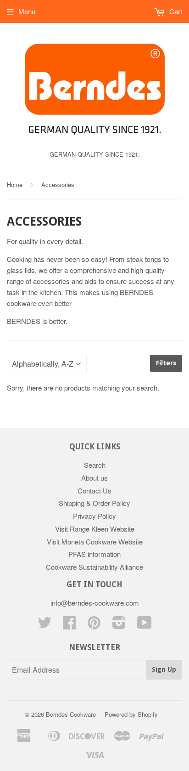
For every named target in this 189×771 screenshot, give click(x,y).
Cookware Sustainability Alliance (94, 567)
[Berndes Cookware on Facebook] (69, 625)
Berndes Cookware (71, 714)
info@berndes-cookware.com (94, 602)
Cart (174, 11)
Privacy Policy (94, 516)
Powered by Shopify (131, 714)
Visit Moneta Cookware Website (95, 541)
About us (94, 477)
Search (95, 465)
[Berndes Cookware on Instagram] (119, 625)
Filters (166, 363)
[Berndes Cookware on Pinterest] (94, 625)
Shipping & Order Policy (94, 503)
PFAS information (94, 554)
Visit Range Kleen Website (94, 528)
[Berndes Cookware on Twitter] (44, 625)
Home (14, 184)
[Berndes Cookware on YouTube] (144, 625)
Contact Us (94, 490)
